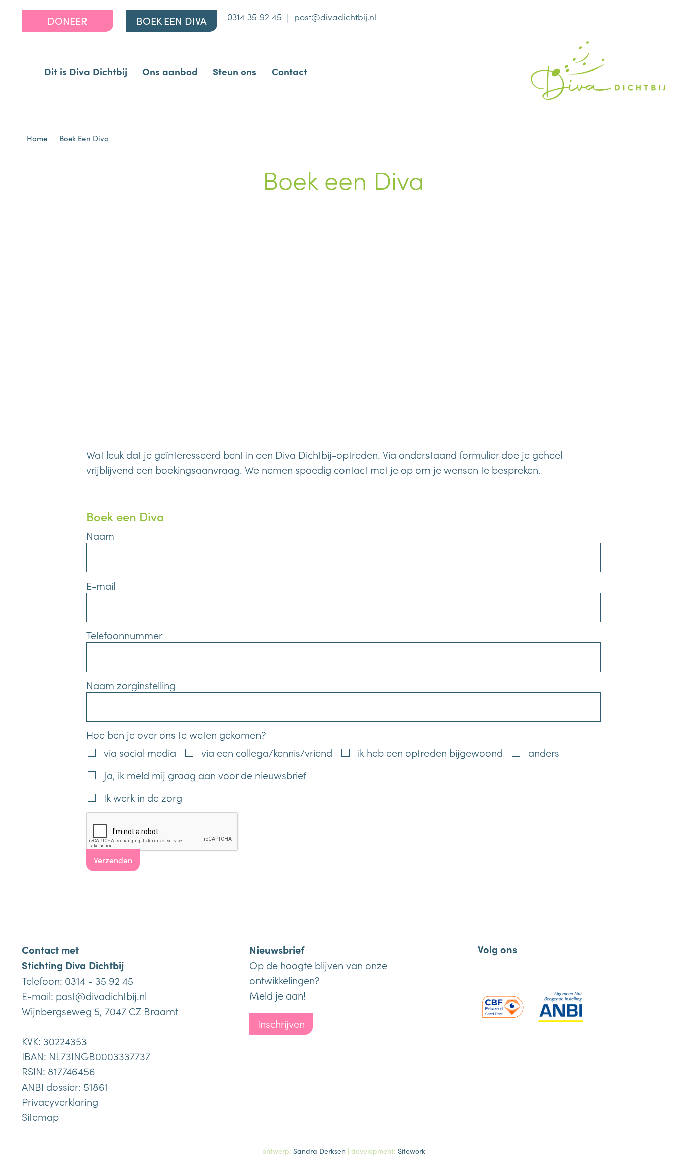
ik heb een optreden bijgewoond (430, 752)
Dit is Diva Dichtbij (85, 71)
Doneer (67, 20)
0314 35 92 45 (254, 16)
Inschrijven (281, 1023)
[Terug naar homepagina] (598, 70)
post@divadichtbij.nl (335, 16)
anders (543, 752)
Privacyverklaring (60, 1101)
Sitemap (40, 1116)
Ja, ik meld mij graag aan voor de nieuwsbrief (205, 775)
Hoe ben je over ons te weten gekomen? (176, 734)
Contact (289, 71)
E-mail (100, 585)
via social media (140, 752)
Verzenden (113, 860)
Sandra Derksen (319, 1151)
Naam (100, 535)
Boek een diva (171, 20)
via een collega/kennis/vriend (266, 752)
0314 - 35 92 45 (99, 980)
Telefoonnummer (124, 635)
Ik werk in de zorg (143, 797)
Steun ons (234, 71)
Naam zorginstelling (131, 685)
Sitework (411, 1151)
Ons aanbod (170, 71)
